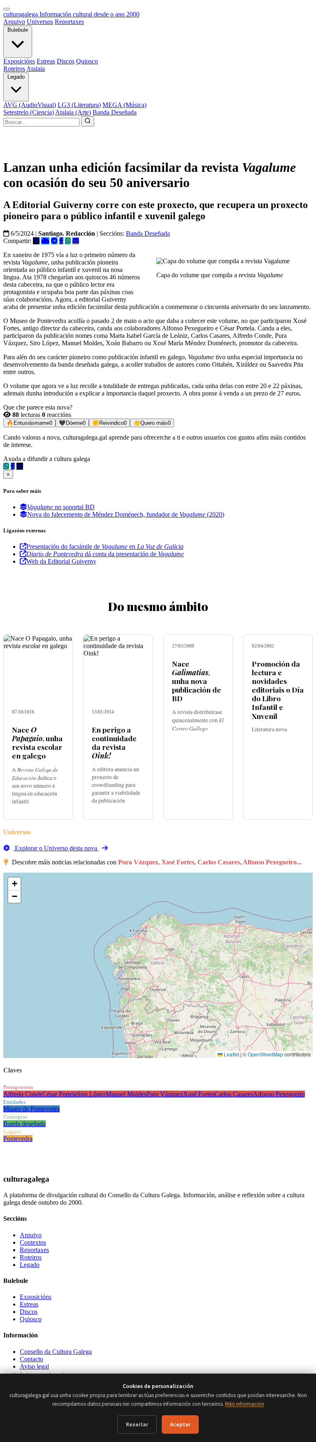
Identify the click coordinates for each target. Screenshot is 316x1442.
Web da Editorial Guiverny (61, 561)
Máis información (244, 1404)
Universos (40, 21)
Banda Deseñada (115, 112)
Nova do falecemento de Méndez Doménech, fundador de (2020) (125, 514)
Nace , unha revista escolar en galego (37, 742)
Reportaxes (69, 21)
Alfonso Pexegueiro (279, 1094)
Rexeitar (137, 1424)
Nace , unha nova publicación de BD (196, 681)
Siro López (91, 1094)
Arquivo (14, 21)
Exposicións (19, 61)
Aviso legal (34, 1366)
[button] (14, 884)
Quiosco (87, 61)
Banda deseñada (24, 1123)
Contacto (31, 1358)
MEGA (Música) (124, 104)
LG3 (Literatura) (79, 104)
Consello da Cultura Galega (56, 1351)
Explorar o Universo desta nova (56, 848)
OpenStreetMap (265, 1054)
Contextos (33, 1242)
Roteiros (14, 68)
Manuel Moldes (126, 1094)
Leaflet (231, 1054)
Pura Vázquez (164, 1094)
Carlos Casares (233, 1094)
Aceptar (180, 1424)
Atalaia (35, 68)
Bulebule (17, 30)
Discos (65, 61)
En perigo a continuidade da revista (114, 742)
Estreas (46, 61)
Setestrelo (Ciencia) (28, 112)
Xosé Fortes (198, 1094)
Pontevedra (18, 1138)
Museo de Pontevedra (31, 1108)
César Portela (59, 1094)
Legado (16, 77)
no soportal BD (61, 506)
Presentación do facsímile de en (105, 546)
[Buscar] (87, 121)
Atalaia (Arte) (73, 112)
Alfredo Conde (22, 1094)
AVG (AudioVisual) (29, 104)
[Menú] (6, 9)
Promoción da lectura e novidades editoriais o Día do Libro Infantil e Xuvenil (278, 690)
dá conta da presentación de (105, 553)
